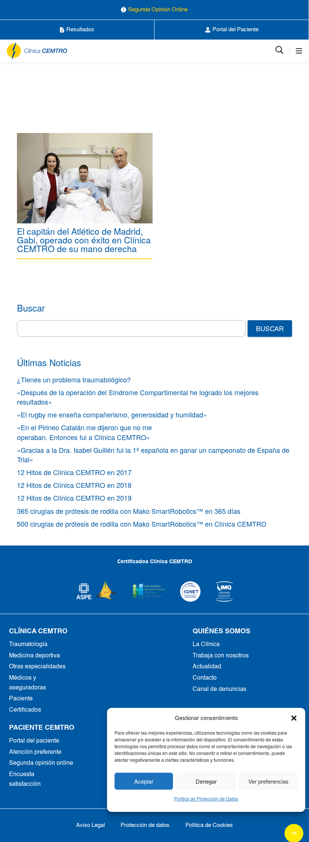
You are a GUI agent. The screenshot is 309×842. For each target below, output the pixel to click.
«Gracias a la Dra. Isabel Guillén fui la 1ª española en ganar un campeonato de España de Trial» (153, 454)
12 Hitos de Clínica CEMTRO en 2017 (74, 472)
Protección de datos (145, 825)
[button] (294, 717)
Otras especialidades (37, 667)
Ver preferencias (268, 781)
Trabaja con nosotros (221, 656)
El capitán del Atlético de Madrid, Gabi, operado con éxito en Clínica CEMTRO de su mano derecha (84, 240)
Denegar (206, 781)
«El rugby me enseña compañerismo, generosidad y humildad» (112, 414)
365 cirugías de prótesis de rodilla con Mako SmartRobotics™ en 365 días (128, 511)
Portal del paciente (34, 741)
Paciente (21, 699)
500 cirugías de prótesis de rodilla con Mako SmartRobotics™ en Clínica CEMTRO (141, 524)
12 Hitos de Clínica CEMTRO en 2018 (74, 485)
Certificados (25, 710)
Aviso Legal (90, 825)
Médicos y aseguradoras (27, 683)
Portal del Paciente (236, 29)
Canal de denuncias (219, 689)
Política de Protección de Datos (206, 798)
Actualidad (207, 667)
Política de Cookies (209, 825)
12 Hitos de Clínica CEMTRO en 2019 (74, 498)
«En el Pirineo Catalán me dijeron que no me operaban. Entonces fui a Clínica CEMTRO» (84, 432)
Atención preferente (35, 752)
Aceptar (143, 781)
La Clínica (206, 645)
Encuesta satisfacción (25, 779)
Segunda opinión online (41, 763)
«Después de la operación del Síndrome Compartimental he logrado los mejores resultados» (138, 396)
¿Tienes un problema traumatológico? (74, 379)
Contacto (205, 678)
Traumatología (28, 645)
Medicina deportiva (34, 656)
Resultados (80, 29)
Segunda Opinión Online (158, 9)
